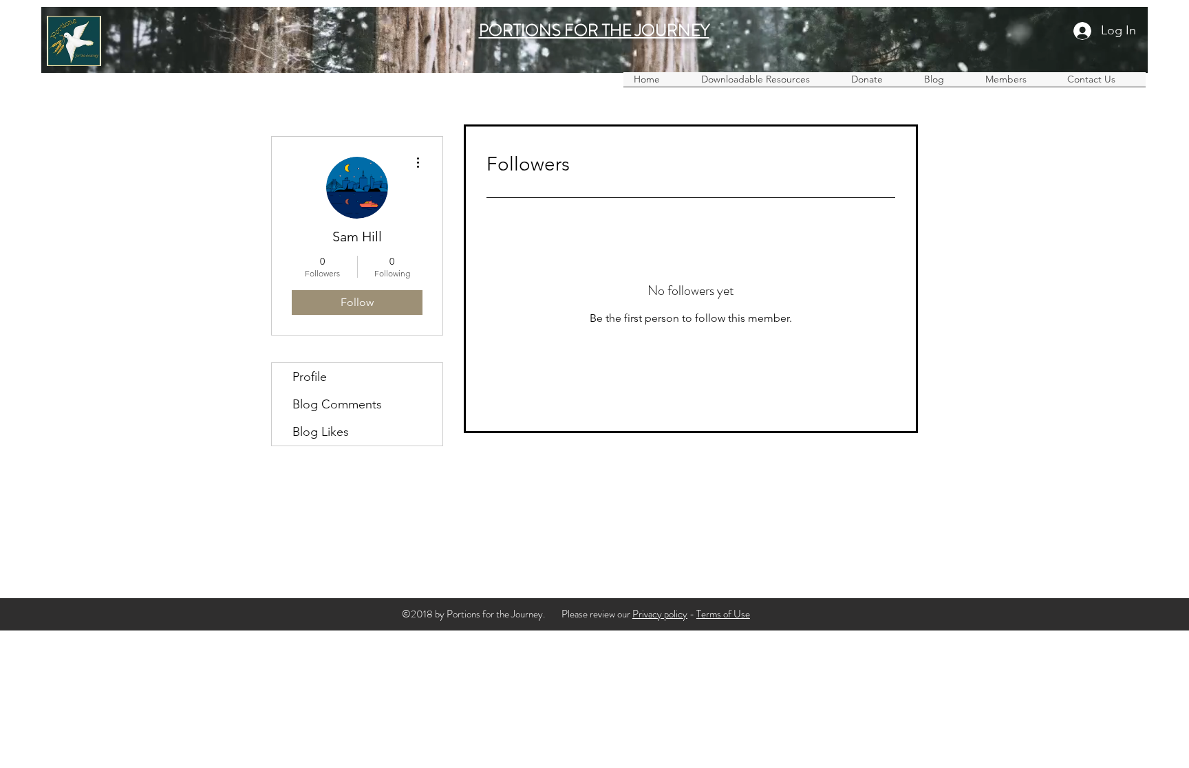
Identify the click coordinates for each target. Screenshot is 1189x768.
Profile (309, 376)
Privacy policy (659, 614)
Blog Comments (337, 404)
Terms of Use (723, 614)
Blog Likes (320, 431)
